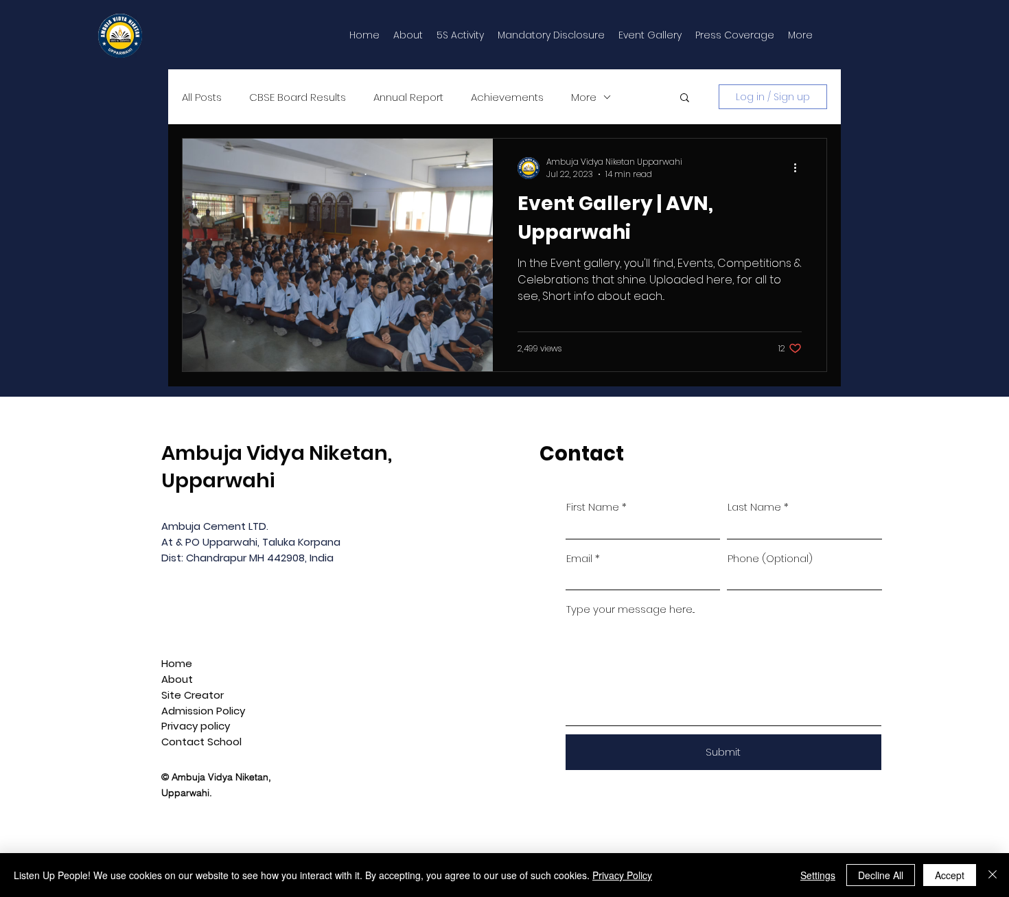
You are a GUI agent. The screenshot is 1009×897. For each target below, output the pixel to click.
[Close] (992, 875)
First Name (592, 507)
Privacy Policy (622, 875)
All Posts (202, 97)
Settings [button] (817, 875)
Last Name (754, 507)
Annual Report (408, 97)
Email (579, 558)
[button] (684, 98)
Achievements (507, 97)
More (583, 97)
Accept (949, 875)
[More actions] (799, 168)
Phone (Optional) (770, 558)
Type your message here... (630, 609)
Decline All (880, 875)
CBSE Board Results (297, 97)
